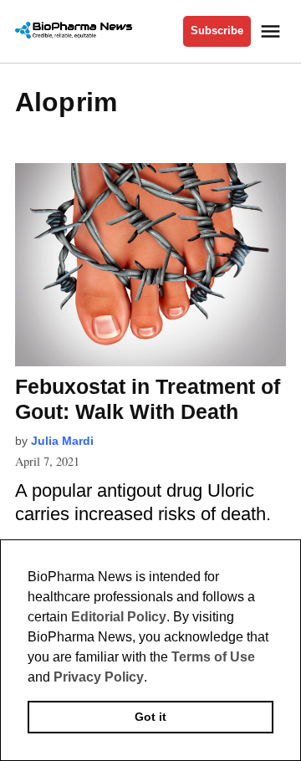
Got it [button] (150, 716)
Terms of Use (213, 657)
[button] (153, 678)
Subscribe (217, 31)
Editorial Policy (118, 617)
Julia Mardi (62, 440)
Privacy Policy (99, 677)
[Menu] (272, 31)
